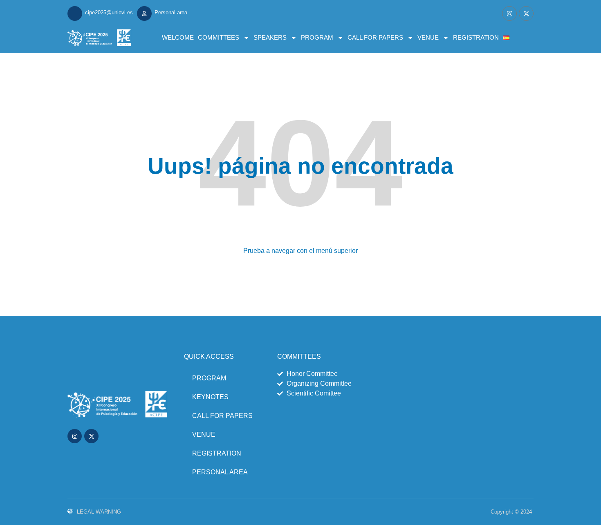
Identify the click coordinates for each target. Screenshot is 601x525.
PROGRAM (317, 37)
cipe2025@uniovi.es (109, 12)
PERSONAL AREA (220, 472)
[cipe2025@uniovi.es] (74, 13)
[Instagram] (509, 13)
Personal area (171, 12)
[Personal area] (144, 13)
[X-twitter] (526, 13)
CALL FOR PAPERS (375, 37)
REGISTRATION (476, 37)
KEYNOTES (210, 396)
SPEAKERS (270, 37)
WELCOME (178, 37)
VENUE (428, 37)
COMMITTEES (218, 37)
